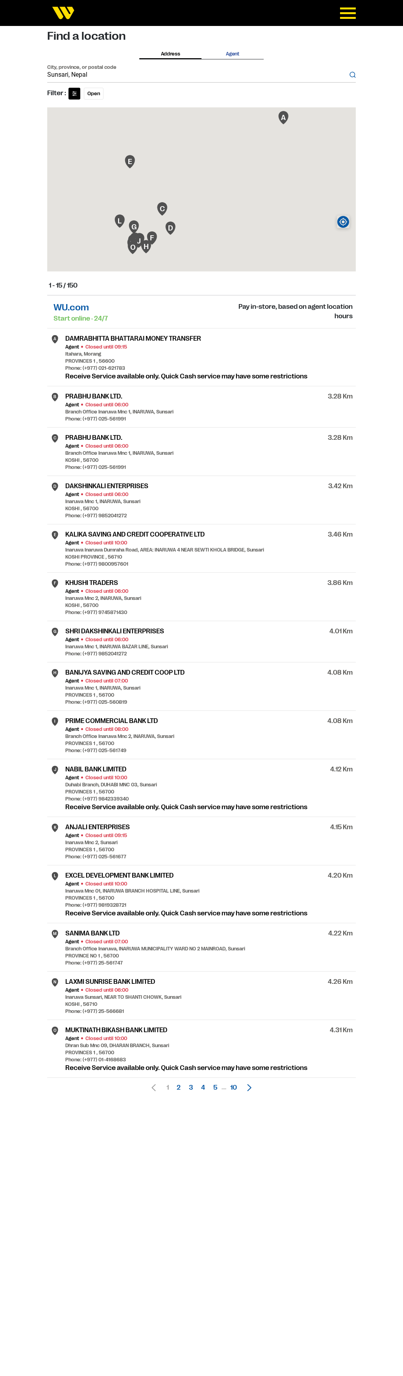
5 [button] (215, 1087)
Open (93, 93)
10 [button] (233, 1087)
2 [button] (179, 1087)
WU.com (71, 307)
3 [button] (191, 1087)
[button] (247, 1088)
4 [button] (203, 1087)
